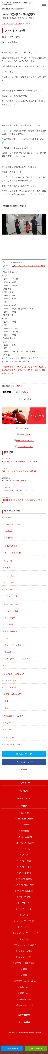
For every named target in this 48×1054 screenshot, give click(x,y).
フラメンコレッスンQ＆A (14, 674)
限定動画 (9, 538)
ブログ (10, 24)
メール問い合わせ (36, 1048)
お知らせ (17, 24)
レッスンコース (24, 798)
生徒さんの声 (9, 738)
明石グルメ (9, 729)
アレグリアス (10, 618)
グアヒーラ (9, 625)
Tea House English (12, 524)
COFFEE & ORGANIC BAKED (14, 479)
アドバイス (8, 561)
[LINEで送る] (22, 392)
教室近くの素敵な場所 (13, 694)
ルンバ (7, 666)
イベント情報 (9, 583)
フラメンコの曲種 (11, 611)
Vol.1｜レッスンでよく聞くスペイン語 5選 (19, 470)
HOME (4, 24)
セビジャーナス (11, 631)
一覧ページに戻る (24, 399)
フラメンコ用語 (10, 681)
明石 (6, 708)
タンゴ (7, 638)
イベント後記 (9, 576)
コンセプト (24, 791)
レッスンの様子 (10, 687)
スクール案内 (24, 1022)
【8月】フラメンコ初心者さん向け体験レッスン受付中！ (23, 500)
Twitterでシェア (25, 754)
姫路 (6, 701)
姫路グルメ (9, 723)
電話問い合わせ (13, 1048)
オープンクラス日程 (13, 553)
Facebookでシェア (24, 762)
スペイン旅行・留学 (12, 604)
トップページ (24, 783)
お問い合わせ (24, 1015)
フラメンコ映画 (11, 596)
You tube (8, 531)
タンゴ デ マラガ (13, 645)
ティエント (9, 652)
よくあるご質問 (11, 546)
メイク (7, 568)
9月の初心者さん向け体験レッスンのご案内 (19, 460)
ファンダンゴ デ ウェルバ (16, 659)
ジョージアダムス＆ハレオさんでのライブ (19, 489)
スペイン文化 (9, 589)
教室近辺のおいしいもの (13, 716)
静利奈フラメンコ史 (12, 744)
